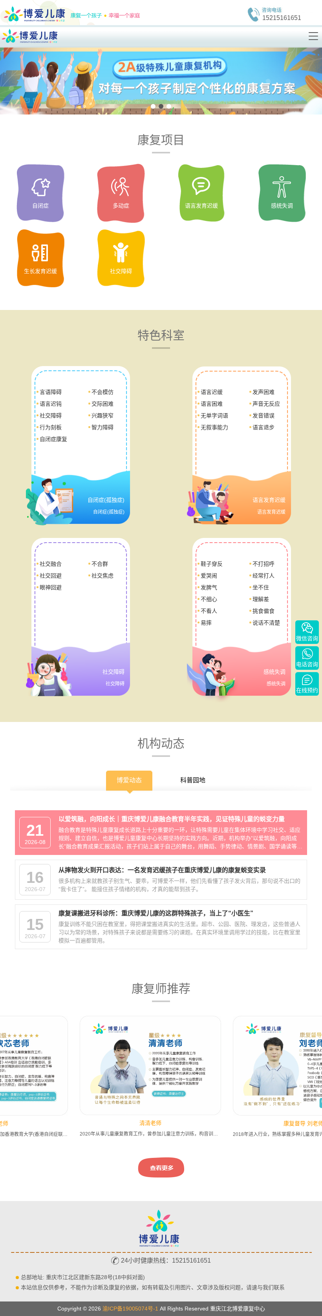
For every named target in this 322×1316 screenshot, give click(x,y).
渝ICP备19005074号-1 (130, 1308)
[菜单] (314, 36)
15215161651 (281, 18)
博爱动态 (129, 780)
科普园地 (192, 780)
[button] (153, 106)
